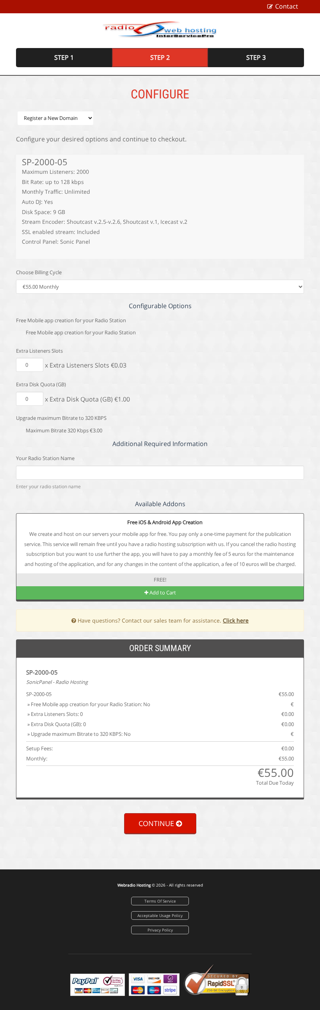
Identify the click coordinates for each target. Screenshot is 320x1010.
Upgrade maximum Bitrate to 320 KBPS (61, 417)
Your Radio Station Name (45, 458)
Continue (157, 823)
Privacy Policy (160, 930)
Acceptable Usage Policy (160, 915)
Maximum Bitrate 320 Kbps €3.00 (63, 430)
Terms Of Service (160, 901)
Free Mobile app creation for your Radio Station (71, 320)
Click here (236, 620)
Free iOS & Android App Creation (164, 522)
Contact (286, 6)
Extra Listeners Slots (39, 350)
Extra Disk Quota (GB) (41, 384)
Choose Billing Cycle (39, 272)
